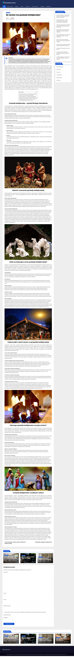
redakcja (12, 18)
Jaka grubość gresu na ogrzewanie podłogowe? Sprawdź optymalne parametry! (62, 30)
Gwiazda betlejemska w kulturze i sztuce (26, 100)
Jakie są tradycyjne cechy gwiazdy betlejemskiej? (27, 96)
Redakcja (49, 6)
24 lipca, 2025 (7, 640)
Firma (22, 6)
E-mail (5, 599)
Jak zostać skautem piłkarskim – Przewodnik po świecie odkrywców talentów (62, 53)
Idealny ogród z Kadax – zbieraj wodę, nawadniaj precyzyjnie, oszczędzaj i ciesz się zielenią (62, 21)
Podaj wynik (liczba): (7, 614)
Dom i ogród (10, 6)
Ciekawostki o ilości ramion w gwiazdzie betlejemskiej (28, 97)
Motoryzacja (35, 6)
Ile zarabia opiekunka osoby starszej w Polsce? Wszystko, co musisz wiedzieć (63, 58)
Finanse (16, 6)
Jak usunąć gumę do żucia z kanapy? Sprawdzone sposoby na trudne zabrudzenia (63, 35)
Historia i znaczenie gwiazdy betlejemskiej (26, 95)
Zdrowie (42, 6)
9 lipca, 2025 (25, 640)
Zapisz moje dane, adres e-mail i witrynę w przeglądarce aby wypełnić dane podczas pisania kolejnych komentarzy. (25, 612)
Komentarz (6, 572)
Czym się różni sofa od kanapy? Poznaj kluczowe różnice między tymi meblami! (63, 40)
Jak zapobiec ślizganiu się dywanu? (43, 542)
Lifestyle (27, 6)
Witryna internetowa (7, 605)
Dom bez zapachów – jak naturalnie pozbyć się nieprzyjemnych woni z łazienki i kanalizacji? (63, 16)
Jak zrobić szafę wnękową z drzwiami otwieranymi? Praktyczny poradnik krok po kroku (63, 26)
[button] (36, 92)
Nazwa (5, 593)
